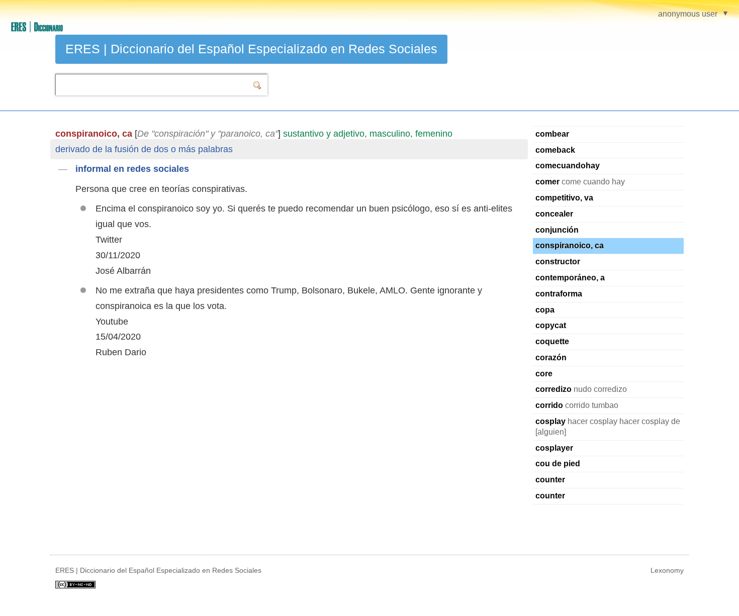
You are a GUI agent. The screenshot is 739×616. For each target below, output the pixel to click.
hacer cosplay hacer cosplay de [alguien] (607, 426)
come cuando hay (580, 181)
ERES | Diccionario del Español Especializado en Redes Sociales (251, 49)
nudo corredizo (581, 389)
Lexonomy (667, 570)
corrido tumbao (576, 405)
